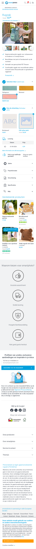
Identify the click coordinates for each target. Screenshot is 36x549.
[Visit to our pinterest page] (20, 410)
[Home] (2, 7)
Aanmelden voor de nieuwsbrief (13, 368)
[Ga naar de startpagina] (11, 2)
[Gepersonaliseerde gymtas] (9, 207)
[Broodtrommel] (26, 207)
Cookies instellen (7, 545)
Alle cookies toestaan (9, 541)
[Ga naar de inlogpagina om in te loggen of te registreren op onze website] (27, 2)
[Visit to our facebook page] (12, 410)
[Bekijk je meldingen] (30, 2)
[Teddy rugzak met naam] (26, 234)
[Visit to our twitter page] (16, 410)
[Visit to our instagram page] (24, 410)
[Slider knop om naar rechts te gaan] (31, 48)
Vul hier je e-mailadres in (10, 360)
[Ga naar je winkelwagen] (33, 2)
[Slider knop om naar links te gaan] (5, 48)
